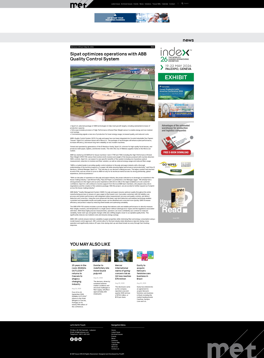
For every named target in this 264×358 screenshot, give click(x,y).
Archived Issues (126, 4)
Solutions (148, 4)
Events (136, 4)
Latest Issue (115, 4)
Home (113, 330)
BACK (152, 47)
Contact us (115, 349)
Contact (172, 4)
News (142, 4)
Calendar (165, 4)
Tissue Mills (156, 4)
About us (114, 347)
